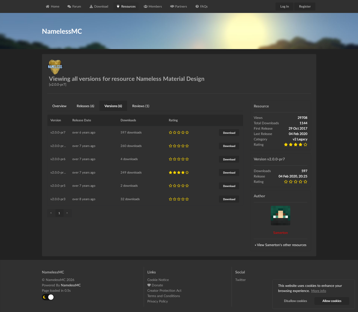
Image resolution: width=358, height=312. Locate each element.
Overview (59, 106)
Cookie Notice (158, 280)
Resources (128, 6)
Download (101, 6)
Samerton (280, 232)
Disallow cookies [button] (295, 301)
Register (305, 6)
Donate (157, 285)
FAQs (204, 6)
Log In (284, 6)
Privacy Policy (157, 301)
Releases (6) (85, 106)
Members (155, 6)
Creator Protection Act (164, 290)
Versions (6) (113, 106)
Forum (76, 6)
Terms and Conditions (163, 296)
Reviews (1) (140, 106)
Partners (181, 6)
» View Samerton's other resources (280, 245)
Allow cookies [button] (331, 301)
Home (55, 6)
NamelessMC (71, 285)
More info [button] (318, 291)
